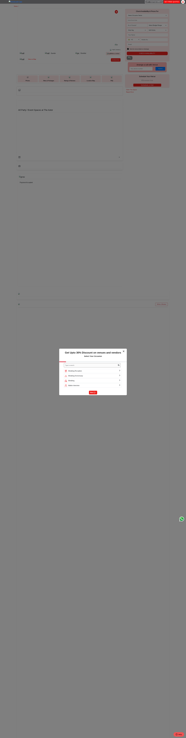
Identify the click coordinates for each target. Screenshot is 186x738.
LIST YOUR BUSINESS (154, 2)
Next (92, 392)
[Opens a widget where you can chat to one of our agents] (178, 734)
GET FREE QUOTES (171, 2)
